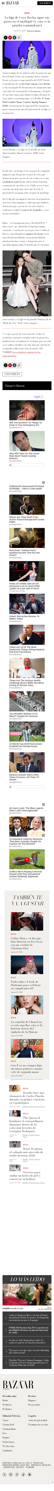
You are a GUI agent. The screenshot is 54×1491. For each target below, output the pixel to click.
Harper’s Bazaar (34, 30)
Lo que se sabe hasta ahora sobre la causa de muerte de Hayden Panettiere (27, 1341)
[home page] (12, 3)
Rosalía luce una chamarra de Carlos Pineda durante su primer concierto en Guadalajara (27, 1098)
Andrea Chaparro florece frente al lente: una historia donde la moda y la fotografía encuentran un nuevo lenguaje (29, 1317)
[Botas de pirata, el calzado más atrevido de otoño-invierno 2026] (15, 1144)
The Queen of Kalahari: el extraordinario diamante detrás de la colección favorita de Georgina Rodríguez (26, 1124)
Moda (27, 13)
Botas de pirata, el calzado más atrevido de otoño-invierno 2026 (26, 1152)
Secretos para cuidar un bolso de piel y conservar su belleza (25, 1175)
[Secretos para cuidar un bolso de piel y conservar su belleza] (15, 1168)
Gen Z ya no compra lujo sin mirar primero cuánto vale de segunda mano (26, 1068)
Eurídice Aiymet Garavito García (33, 1106)
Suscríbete (45, 3)
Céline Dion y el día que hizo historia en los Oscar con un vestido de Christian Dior (27, 943)
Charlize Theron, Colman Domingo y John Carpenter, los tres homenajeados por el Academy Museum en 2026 (29, 1362)
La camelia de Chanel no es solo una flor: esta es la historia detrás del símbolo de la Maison (27, 1027)
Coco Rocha (12, 374)
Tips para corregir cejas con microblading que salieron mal (29, 1351)
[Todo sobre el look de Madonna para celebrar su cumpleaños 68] (27, 965)
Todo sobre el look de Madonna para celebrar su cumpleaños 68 (26, 985)
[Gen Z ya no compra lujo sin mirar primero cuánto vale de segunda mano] (27, 1048)
